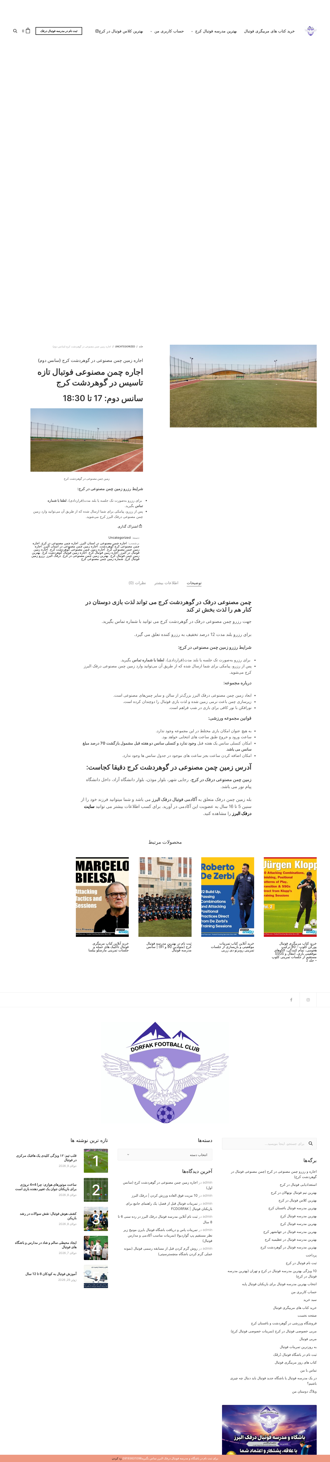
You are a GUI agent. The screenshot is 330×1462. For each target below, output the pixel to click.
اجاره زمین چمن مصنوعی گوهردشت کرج (77, 549)
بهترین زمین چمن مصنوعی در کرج (85, 556)
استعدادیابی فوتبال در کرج (298, 1184)
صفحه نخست (307, 1315)
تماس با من (308, 1370)
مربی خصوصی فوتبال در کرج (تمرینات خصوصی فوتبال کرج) (274, 1331)
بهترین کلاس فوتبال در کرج (121, 31)
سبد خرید (310, 1300)
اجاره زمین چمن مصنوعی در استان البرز (71, 546)
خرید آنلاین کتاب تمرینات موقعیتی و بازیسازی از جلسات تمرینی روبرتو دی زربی (232, 946)
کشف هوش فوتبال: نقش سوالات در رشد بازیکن (48, 1215)
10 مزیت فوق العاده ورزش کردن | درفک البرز (165, 1195)
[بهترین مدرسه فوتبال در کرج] (311, 31)
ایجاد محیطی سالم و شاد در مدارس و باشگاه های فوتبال (46, 1244)
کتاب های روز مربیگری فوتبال (296, 1362)
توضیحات (194, 582)
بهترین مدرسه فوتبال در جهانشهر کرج (290, 1232)
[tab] (194, 583)
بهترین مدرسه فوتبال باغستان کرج (292, 1208)
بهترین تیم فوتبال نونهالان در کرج (294, 1192)
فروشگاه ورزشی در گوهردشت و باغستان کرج (284, 1323)
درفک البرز (54, 556)
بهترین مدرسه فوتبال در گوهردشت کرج (288, 1247)
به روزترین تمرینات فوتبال (298, 1347)
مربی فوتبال (308, 1339)
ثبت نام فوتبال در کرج (301, 1263)
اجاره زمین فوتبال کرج (103, 552)
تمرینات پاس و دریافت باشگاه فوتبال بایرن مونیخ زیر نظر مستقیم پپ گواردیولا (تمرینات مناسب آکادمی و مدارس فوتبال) (167, 1235)
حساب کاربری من (169, 31)
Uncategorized (125, 346)
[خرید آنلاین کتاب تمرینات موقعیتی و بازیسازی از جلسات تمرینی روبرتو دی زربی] (227, 897)
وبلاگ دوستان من (304, 1391)
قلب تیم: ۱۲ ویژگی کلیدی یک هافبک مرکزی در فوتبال (46, 1157)
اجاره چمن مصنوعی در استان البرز (103, 543)
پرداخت (311, 1255)
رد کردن (117, 1458)
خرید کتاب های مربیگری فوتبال (269, 31)
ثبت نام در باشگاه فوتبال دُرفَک (295, 1354)
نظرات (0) (137, 582)
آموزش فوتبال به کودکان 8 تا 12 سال (51, 1274)
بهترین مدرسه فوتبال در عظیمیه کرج (291, 1239)
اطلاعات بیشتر (166, 582)
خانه (141, 346)
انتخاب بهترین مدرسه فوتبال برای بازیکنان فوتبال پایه (279, 1284)
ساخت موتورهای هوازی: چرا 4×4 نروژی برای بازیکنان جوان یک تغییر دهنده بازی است (46, 1186)
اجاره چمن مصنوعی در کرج (60, 543)
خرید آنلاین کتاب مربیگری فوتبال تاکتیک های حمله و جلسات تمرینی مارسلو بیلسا (108, 946)
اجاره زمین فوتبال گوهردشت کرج (64, 552)
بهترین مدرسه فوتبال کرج (216, 31)
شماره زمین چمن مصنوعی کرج (102, 559)
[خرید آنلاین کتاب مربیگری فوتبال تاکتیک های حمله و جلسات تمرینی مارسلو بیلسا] (102, 897)
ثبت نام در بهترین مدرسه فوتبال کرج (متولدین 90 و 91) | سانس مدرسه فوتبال (169, 946)
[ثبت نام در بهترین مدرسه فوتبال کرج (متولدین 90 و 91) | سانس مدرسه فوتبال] (164, 897)
